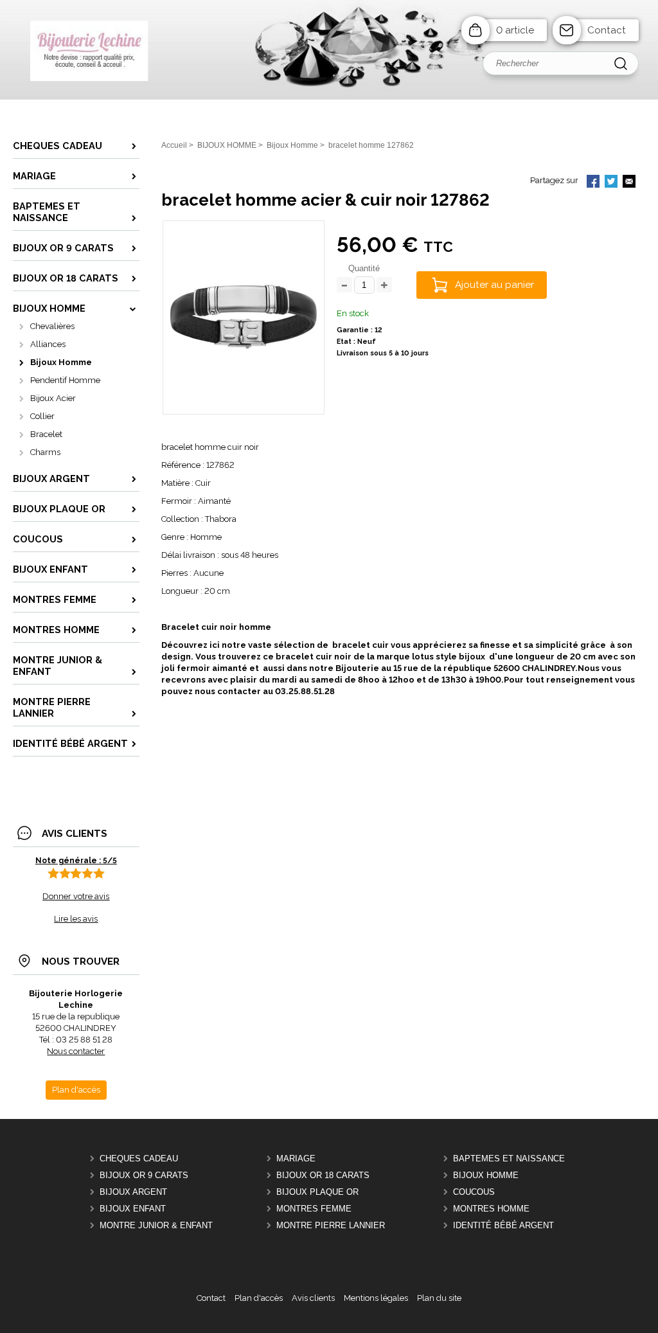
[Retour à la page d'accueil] (329, 97)
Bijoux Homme (61, 362)
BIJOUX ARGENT (133, 1192)
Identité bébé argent (503, 1225)
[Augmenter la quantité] (384, 285)
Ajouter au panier (494, 285)
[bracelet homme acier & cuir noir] (243, 394)
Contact (606, 30)
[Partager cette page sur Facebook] (593, 182)
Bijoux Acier (53, 398)
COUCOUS (474, 1192)
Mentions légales (376, 1298)
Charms (45, 452)
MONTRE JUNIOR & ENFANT (156, 1225)
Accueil (174, 145)
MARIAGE (296, 1158)
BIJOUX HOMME (486, 1175)
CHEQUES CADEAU (139, 1158)
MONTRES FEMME (313, 1208)
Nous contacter (76, 1051)
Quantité (364, 268)
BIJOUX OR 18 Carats (322, 1175)
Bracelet (46, 434)
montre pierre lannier (330, 1225)
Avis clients (313, 1298)
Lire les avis (76, 919)
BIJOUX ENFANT (133, 1208)
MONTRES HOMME (491, 1208)
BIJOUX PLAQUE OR (317, 1192)
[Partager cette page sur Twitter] (611, 182)
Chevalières (52, 326)
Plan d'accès (259, 1298)
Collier (42, 416)
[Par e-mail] (629, 182)
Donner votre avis (75, 896)
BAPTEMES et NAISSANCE (509, 1158)
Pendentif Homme (65, 380)
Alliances (48, 344)
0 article (515, 30)
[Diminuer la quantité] (344, 285)
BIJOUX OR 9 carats (144, 1175)
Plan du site (439, 1298)
